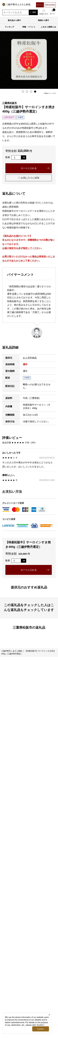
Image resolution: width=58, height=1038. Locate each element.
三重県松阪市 (9, 103)
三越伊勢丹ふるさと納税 (11, 651)
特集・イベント (29, 27)
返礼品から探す (14, 20)
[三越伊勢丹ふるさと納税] (16, 5)
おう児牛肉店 (30, 357)
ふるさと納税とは (48, 27)
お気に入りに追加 (29, 177)
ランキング (9, 27)
